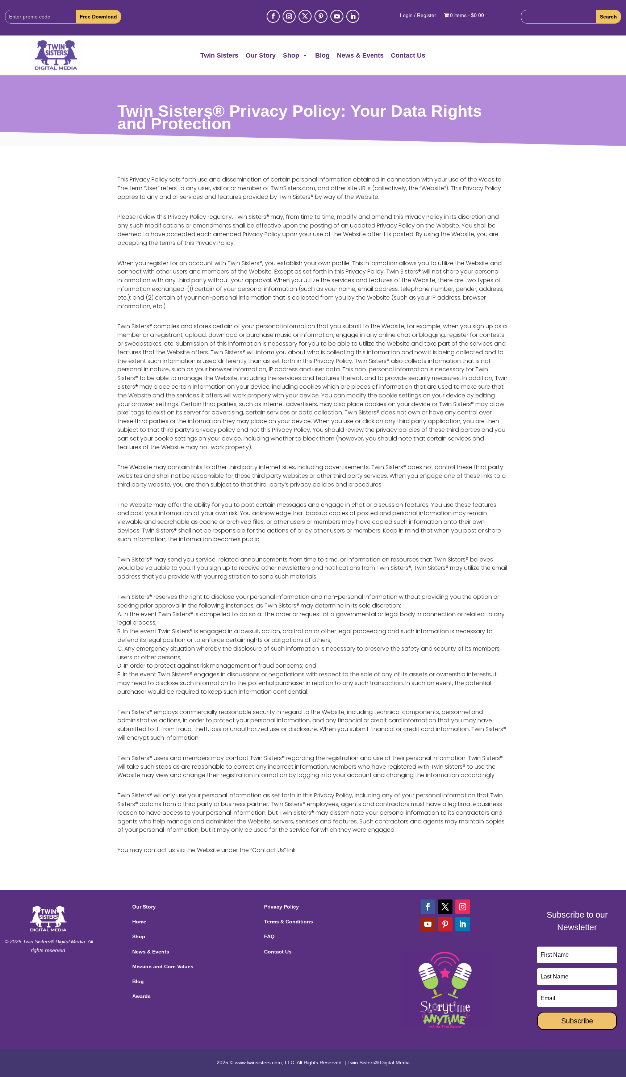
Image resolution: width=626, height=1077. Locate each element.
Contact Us (408, 55)
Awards (141, 996)
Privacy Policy (281, 907)
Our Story (261, 55)
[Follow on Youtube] (336, 16)
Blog (322, 55)
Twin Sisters (219, 55)
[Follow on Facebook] (273, 16)
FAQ (269, 936)
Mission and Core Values (162, 966)
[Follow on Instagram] (289, 16)
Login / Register (418, 15)
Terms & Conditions (288, 921)
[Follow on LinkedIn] (352, 16)
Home (139, 921)
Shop (291, 55)
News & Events (360, 55)
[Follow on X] (305, 16)
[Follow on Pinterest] (320, 16)
